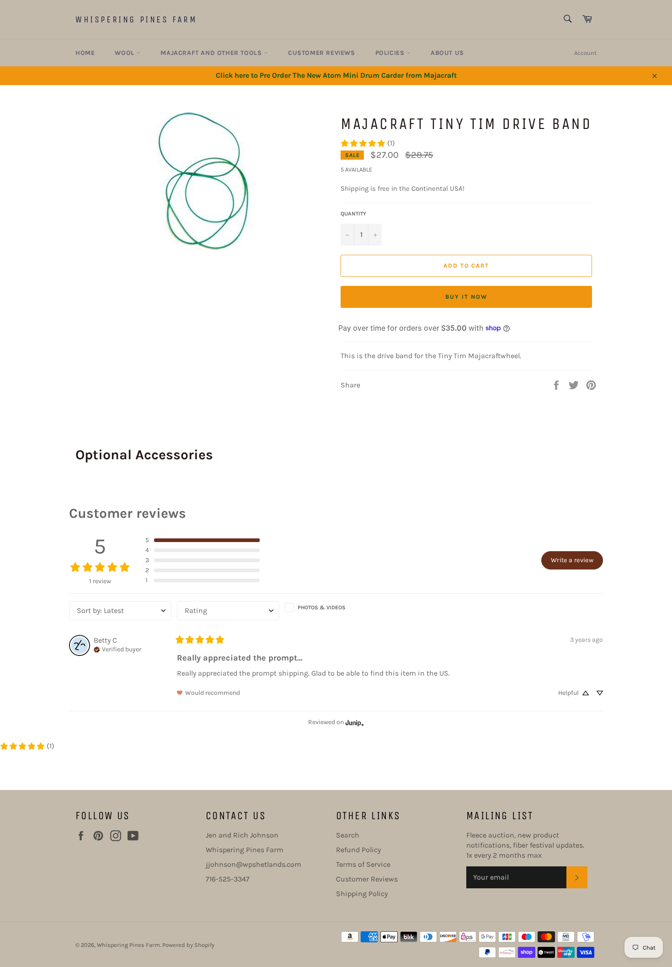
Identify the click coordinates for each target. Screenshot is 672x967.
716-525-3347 (228, 879)
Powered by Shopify (188, 944)
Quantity (353, 213)
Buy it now (466, 296)
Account (585, 52)
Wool (125, 53)
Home (85, 53)
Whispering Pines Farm (136, 19)
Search (347, 835)
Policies (390, 53)
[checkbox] (336, 607)
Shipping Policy (362, 893)
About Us (447, 53)
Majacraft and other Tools (212, 53)
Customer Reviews (321, 53)
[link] (367, 143)
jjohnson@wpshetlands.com (253, 864)
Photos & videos (322, 607)
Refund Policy (358, 849)
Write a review (572, 560)
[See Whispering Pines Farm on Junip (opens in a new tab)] (355, 722)
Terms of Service (363, 864)
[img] (117, 649)
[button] (202, 540)
